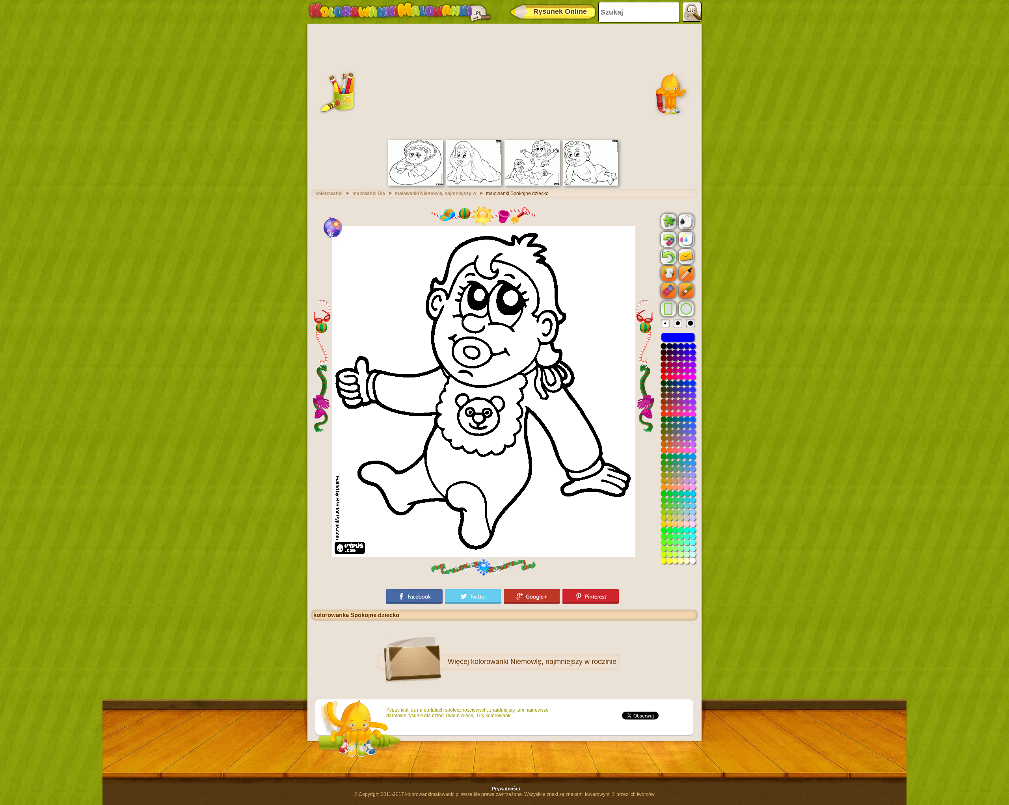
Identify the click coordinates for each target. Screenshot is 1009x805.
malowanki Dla (368, 193)
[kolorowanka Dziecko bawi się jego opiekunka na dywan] (532, 184)
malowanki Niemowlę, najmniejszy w (435, 193)
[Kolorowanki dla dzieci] (400, 12)
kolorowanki (329, 193)
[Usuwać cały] (667, 239)
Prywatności (506, 789)
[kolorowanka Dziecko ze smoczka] (590, 184)
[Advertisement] (504, 81)
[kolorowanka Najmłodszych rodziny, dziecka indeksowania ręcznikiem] (473, 184)
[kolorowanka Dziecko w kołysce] (415, 184)
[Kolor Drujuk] (685, 238)
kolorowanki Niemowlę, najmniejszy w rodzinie (543, 662)
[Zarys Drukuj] (685, 221)
